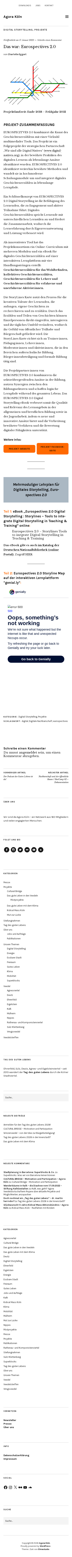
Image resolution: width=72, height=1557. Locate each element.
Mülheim (11, 1013)
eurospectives (60, 721)
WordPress (45, 1546)
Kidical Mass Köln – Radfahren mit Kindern (33, 1208)
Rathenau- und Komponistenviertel (25, 1022)
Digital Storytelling (18, 29)
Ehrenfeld (12, 999)
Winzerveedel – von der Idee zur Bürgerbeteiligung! (29, 1133)
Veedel (6, 986)
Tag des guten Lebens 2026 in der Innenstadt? (27, 1137)
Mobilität (11, 976)
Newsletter (9, 1420)
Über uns (7, 929)
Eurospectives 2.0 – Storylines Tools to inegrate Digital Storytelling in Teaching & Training (39, 535)
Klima (10, 971)
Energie (11, 953)
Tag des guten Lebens (14, 925)
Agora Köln (12, 17)
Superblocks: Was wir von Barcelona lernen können (29, 1175)
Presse (6, 882)
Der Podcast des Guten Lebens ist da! (18, 776)
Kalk (9, 1009)
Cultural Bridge (14, 891)
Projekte (40, 29)
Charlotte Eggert (17, 54)
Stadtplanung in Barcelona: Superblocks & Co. (29, 1172)
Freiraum (11, 962)
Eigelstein (12, 1004)
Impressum (10, 1458)
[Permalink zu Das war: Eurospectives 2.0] (36, 104)
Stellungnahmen (11, 920)
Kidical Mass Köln (16, 910)
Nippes (10, 1018)
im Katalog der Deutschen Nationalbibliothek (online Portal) (31, 549)
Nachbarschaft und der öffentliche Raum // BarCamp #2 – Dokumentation (54, 778)
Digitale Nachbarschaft (40, 721)
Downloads (25, 5)
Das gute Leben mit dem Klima (22, 905)
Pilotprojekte (17, 900)
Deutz (10, 995)
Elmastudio (43, 1549)
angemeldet (28, 752)
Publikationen (14, 938)
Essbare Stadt (14, 957)
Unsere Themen (11, 944)
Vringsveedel (13, 1031)
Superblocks (13, 980)
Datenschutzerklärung (16, 1455)
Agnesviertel (13, 990)
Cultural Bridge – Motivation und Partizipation (35, 1182)
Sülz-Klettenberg (15, 1027)
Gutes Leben (13, 966)
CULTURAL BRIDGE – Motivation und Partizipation (27, 1128)
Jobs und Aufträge (16, 934)
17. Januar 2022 (26, 40)
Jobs (38, 5)
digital (25, 721)
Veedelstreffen (11, 1037)
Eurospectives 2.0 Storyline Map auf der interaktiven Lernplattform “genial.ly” (34, 578)
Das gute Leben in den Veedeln (22, 895)
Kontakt (49, 5)
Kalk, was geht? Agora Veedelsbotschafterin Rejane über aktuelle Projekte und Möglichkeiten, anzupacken (31, 1191)
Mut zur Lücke (14, 915)
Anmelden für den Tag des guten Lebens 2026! (27, 1124)
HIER (29, 554)
